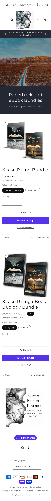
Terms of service (42, 491)
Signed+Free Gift (13, 190)
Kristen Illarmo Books (24, 487)
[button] (6, 20)
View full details (38, 237)
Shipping (5, 180)
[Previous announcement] (5, 34)
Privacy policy (29, 491)
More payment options (25, 227)
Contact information (34, 495)
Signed (24, 327)
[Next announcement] (46, 34)
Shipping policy (18, 495)
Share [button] (7, 237)
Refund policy (16, 491)
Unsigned (32, 190)
